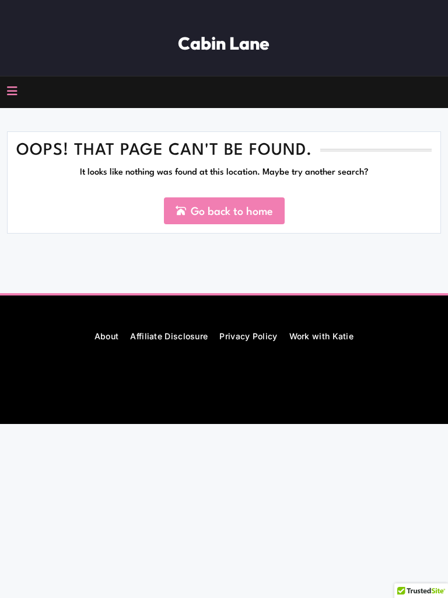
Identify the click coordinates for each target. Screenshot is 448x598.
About (106, 336)
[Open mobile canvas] (12, 91)
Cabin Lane (224, 43)
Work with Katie (321, 336)
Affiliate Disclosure (169, 336)
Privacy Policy (248, 336)
